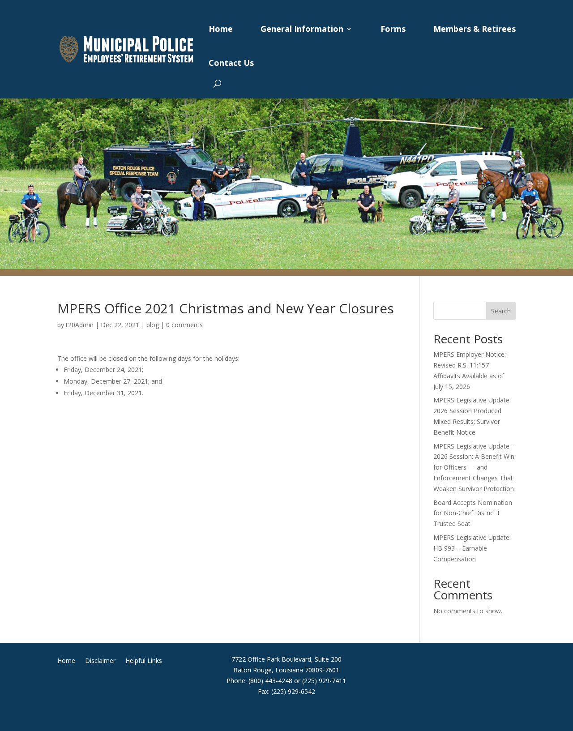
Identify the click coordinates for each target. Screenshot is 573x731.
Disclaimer (100, 661)
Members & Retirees (474, 28)
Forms (393, 28)
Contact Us (231, 62)
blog (152, 325)
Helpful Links (143, 661)
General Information (302, 28)
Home (221, 28)
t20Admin (80, 325)
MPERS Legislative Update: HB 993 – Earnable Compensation (472, 548)
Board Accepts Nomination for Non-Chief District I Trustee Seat (472, 513)
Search (501, 311)
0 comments (184, 325)
